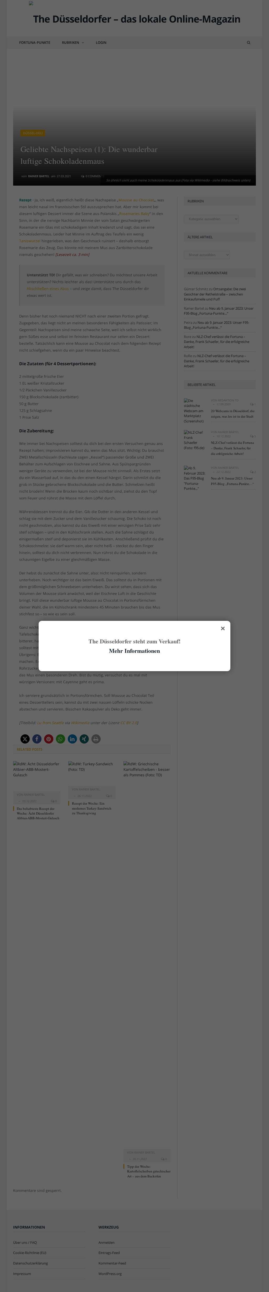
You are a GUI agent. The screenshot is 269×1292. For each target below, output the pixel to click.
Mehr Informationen (134, 650)
